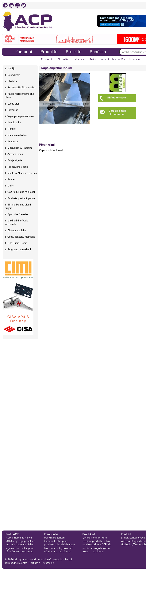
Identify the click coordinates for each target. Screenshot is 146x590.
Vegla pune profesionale (20, 116)
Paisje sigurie (14, 160)
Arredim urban (15, 154)
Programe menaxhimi (19, 249)
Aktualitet (63, 59)
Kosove (79, 59)
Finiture (11, 128)
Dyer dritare (13, 75)
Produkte (48, 51)
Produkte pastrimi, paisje (21, 198)
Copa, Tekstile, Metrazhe (21, 236)
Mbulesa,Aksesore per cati (22, 173)
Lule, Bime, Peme (17, 243)
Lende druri (13, 103)
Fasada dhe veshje (17, 166)
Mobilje (11, 68)
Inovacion (135, 59)
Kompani (23, 51)
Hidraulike (12, 110)
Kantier (11, 179)
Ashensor (12, 141)
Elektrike (12, 81)
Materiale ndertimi (17, 135)
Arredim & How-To (113, 59)
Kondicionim (14, 122)
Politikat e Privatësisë (41, 562)
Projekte (73, 51)
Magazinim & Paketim (19, 147)
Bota (93, 59)
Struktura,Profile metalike (21, 87)
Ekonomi (46, 59)
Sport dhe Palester (17, 214)
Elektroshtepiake (16, 230)
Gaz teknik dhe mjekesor (21, 191)
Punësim (98, 51)
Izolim (10, 185)
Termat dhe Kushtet (16, 562)
